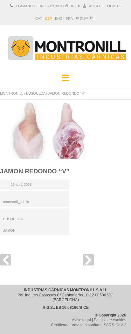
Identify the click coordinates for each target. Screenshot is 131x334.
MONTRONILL (11, 93)
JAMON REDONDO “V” (34, 171)
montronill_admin (16, 202)
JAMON (9, 230)
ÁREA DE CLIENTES (105, 6)
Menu (65, 78)
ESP (48, 18)
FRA (69, 18)
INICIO (76, 6)
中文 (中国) (84, 18)
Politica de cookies (110, 320)
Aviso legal (81, 320)
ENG (59, 18)
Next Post (88, 259)
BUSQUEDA (35, 93)
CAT (38, 18)
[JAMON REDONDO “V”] (47, 130)
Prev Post (5, 259)
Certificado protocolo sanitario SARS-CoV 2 (88, 325)
